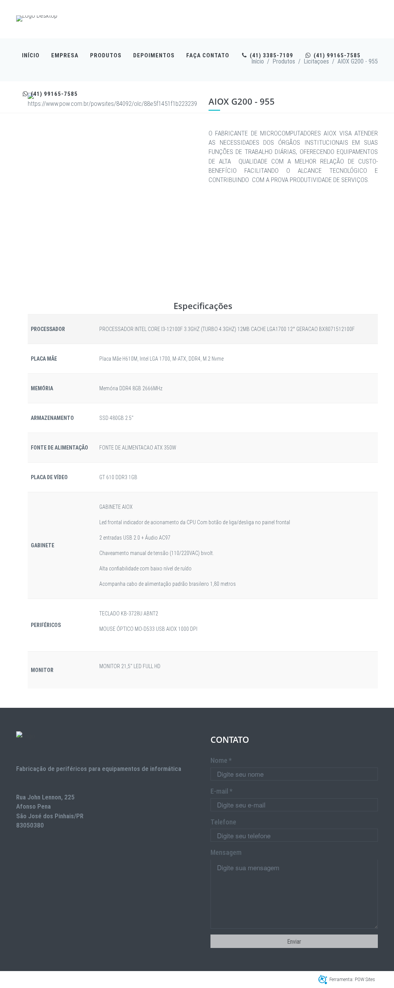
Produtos (106, 55)
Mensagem (226, 852)
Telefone (223, 822)
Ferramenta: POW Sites (352, 979)
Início (31, 55)
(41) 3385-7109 (270, 55)
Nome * (221, 760)
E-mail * (221, 791)
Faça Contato (207, 55)
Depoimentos (154, 55)
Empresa (64, 55)
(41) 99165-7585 (336, 55)
